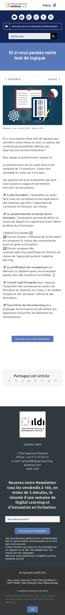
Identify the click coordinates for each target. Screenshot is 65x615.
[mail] (36, 17)
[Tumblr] (35, 380)
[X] (16, 380)
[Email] (55, 380)
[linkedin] (21, 17)
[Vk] (49, 380)
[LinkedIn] (29, 380)
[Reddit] (22, 380)
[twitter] (51, 17)
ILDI (36, 468)
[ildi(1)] (33, 413)
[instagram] (29, 17)
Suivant (52, 79)
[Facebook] (9, 380)
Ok (32, 609)
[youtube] (14, 17)
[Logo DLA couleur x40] (16, 4)
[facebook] (43, 17)
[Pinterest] (42, 380)
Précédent (14, 79)
